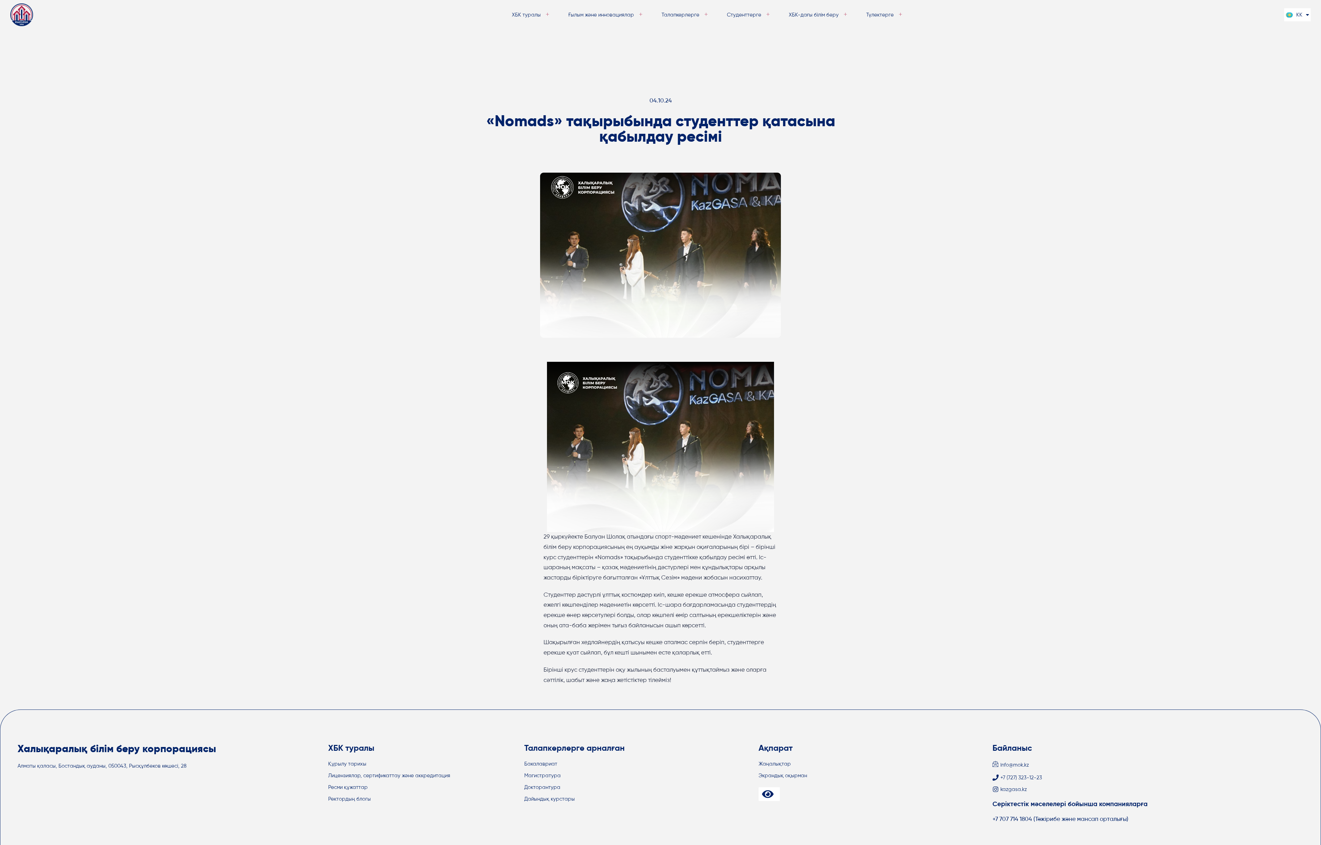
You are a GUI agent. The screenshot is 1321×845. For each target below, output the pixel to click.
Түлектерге (880, 15)
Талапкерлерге (680, 15)
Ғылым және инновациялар (601, 15)
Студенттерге (744, 15)
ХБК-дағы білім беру (814, 15)
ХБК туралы (526, 15)
